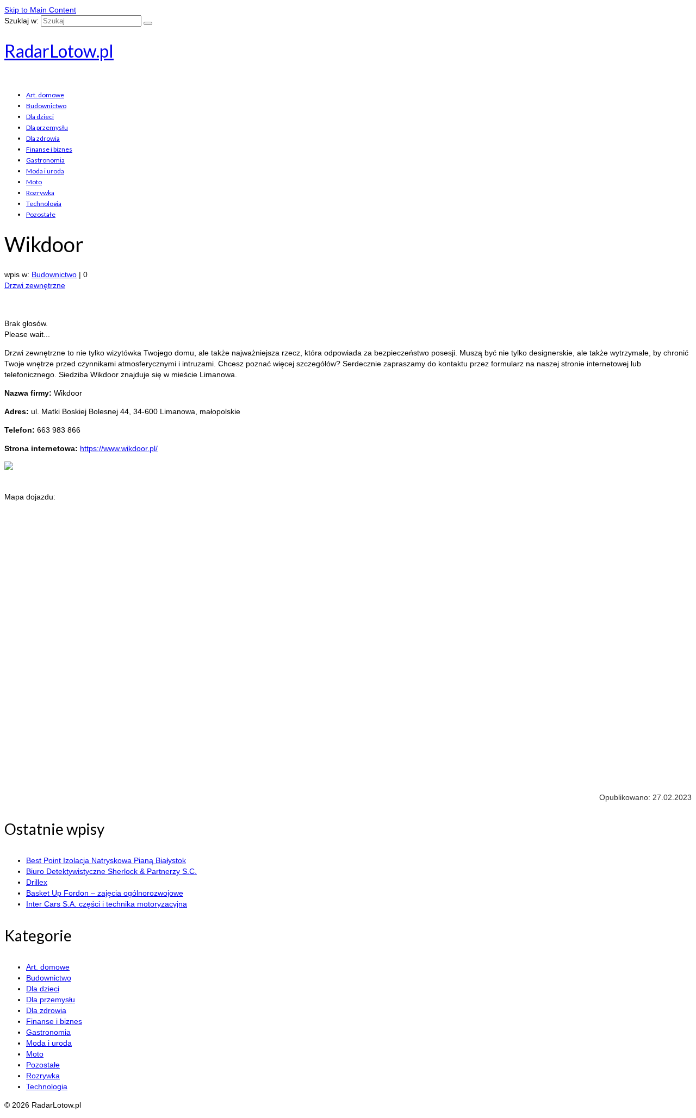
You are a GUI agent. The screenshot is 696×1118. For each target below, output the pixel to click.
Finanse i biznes (49, 149)
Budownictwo (46, 106)
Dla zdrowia (43, 138)
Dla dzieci (40, 117)
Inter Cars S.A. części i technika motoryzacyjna (106, 904)
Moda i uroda (45, 171)
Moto (34, 182)
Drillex (36, 882)
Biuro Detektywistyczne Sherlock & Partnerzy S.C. (111, 871)
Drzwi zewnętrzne (34, 285)
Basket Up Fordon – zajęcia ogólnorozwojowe (104, 893)
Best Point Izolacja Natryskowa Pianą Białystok (106, 860)
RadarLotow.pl (59, 50)
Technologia (43, 203)
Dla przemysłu (47, 127)
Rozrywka (40, 193)
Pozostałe (40, 214)
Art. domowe (45, 95)
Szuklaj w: (21, 20)
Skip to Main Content (40, 9)
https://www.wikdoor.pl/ (119, 448)
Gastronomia (45, 160)
